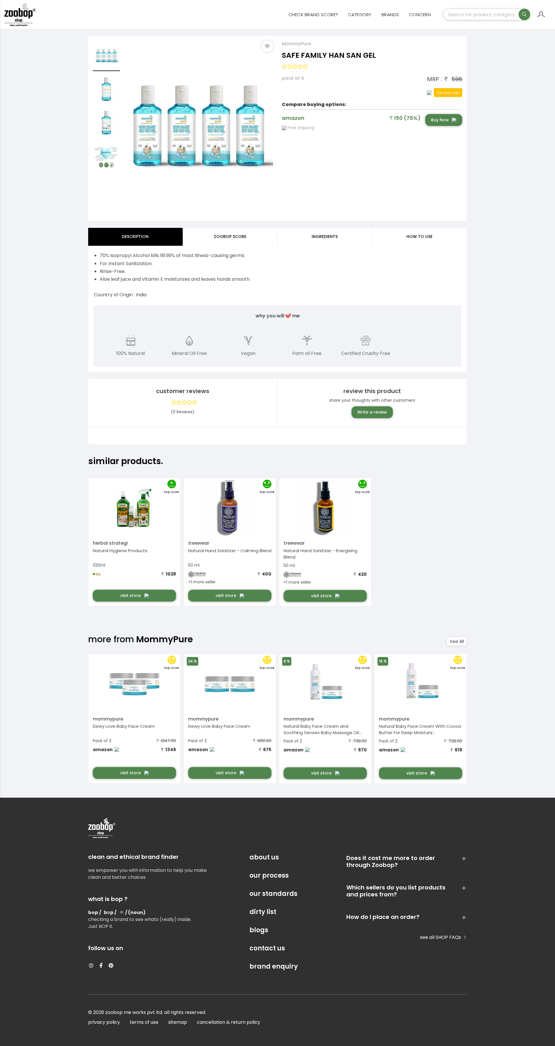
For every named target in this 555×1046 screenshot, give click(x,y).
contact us (267, 948)
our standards (273, 893)
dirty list (262, 911)
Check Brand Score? (313, 15)
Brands (390, 15)
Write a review (372, 412)
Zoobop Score (230, 236)
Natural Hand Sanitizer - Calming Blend (229, 551)
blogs (258, 930)
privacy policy (104, 1022)
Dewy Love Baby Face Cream (124, 726)
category (360, 15)
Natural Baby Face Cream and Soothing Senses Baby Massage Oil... (322, 729)
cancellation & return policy (228, 1022)
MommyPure (296, 43)
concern (420, 15)
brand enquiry (273, 966)
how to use (419, 236)
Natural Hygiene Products (120, 551)
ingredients (325, 236)
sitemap (177, 1022)
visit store (131, 595)
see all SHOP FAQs (441, 937)
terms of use (144, 1022)
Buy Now (440, 120)
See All (457, 641)
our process (269, 875)
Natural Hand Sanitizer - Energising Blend (320, 554)
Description (135, 236)
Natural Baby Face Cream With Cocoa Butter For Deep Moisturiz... (420, 729)
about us (264, 857)
